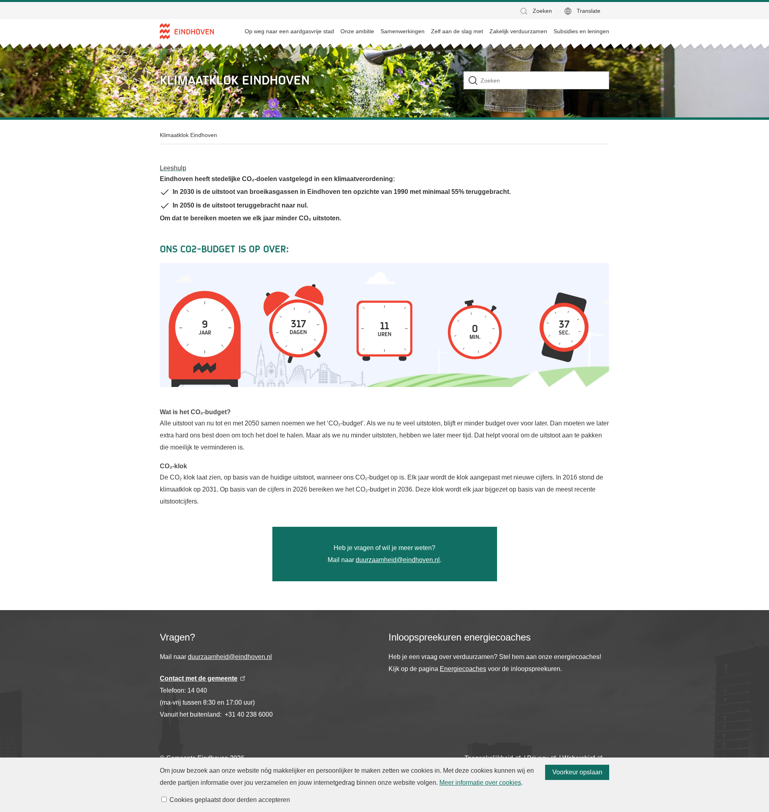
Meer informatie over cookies (480, 782)
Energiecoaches (463, 668)
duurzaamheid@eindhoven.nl (398, 559)
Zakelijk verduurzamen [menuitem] (518, 31)
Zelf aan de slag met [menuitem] (457, 31)
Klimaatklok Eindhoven (188, 135)
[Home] (187, 31)
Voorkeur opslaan (577, 772)
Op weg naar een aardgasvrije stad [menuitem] (289, 31)
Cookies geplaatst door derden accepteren (229, 799)
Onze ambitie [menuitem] (357, 31)
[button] (535, 11)
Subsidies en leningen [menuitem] (581, 31)
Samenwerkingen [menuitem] (402, 31)
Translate (588, 11)
